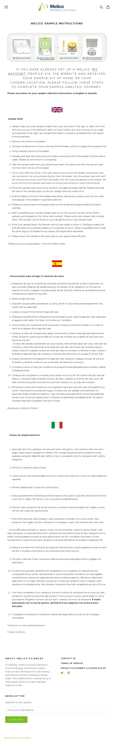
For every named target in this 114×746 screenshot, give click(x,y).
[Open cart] (108, 7)
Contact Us (68, 658)
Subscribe (16, 720)
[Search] (101, 7)
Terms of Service (72, 663)
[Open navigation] (6, 7)
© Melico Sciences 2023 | (17, 738)
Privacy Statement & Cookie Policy (83, 668)
